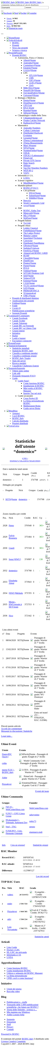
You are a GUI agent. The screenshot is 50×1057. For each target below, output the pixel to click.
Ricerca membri (19, 363)
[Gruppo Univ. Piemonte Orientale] (3, 832)
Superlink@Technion (32, 238)
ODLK (26, 153)
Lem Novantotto (12, 928)
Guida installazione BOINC (19, 970)
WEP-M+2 (28, 170)
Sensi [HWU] (15, 559)
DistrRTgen (28, 260)
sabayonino (34, 815)
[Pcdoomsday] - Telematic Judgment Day (17, 821)
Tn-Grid (27, 223)
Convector (27, 240)
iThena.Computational (33, 140)
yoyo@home (29, 205)
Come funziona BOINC (33, 383)
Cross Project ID (30, 398)
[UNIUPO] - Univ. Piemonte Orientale (14, 832)
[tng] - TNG (11, 827)
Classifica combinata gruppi (24, 356)
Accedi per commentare (11, 728)
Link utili (16, 373)
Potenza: (10, 23)
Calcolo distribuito (20, 421)
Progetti (15, 45)
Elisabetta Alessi (13, 581)
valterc (10, 894)
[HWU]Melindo (16, 593)
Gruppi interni (18, 331)
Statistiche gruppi (40, 845)
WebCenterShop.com (38, 808)
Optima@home (30, 270)
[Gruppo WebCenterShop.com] (3, 808)
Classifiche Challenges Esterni (25, 366)
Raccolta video (13, 991)
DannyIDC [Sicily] (7, 755)
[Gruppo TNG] (3, 827)
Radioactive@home (32, 123)
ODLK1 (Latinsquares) (33, 155)
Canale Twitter (18, 321)
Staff (9, 1024)
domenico (23, 499)
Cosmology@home (31, 65)
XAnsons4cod (29, 293)
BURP (26, 255)
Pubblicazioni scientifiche (23, 311)
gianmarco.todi (35, 832)
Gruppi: (9, 21)
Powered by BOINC (10, 1034)
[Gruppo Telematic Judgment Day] (3, 821)
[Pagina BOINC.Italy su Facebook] (7, 13)
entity (9, 903)
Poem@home (29, 265)
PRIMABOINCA (31, 290)
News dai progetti (20, 48)
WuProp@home (30, 218)
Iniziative (16, 333)
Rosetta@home (30, 110)
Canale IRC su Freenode (23, 326)
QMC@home (29, 296)
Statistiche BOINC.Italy (22, 351)
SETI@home (11, 499)
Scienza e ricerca (19, 50)
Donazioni (11, 1022)
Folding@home (19, 303)
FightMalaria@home (32, 230)
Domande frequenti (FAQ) (24, 376)
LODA (26, 178)
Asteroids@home (31, 63)
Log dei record (42, 876)
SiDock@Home (30, 113)
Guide (15, 378)
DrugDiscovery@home (33, 103)
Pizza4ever (7, 784)
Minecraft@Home (31, 213)
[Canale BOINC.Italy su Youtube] (15, 13)
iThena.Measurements (33, 143)
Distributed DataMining (33, 243)
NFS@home (28, 148)
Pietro (11, 525)
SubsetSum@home (37, 195)
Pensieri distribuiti (20, 423)
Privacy (10, 1027)
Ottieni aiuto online (20, 371)
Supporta (11, 1019)
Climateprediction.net (32, 118)
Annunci (16, 413)
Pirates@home (29, 263)
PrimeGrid (27, 158)
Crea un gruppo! (18, 845)
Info (4, 845)
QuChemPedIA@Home (34, 93)
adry (9, 919)
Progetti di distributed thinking (25, 298)
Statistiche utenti (42, 936)
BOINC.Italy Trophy (21, 358)
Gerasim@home (30, 138)
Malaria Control (30, 235)
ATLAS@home (36, 75)
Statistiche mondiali (20, 348)
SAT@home (28, 288)
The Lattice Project (31, 233)
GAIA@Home (30, 70)
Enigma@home (30, 280)
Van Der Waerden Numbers (35, 168)
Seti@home (28, 275)
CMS (31, 78)
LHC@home (34, 80)
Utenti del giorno (14, 989)
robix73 (32, 821)
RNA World (28, 108)
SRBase (26, 165)
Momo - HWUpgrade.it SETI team (15, 604)
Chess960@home (31, 258)
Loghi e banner (19, 338)
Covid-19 (16, 308)
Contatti (10, 1029)
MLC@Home (29, 215)
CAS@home (29, 283)
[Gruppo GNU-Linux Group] (3, 815)
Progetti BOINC (19, 55)
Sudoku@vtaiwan (31, 248)
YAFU (26, 173)
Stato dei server (19, 361)
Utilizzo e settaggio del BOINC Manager (25, 973)
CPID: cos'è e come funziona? (20, 978)
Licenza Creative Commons (13, 1041)
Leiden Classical (30, 228)
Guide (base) (23, 381)
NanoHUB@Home (32, 90)
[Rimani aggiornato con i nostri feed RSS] (32, 13)
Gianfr (11, 548)
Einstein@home (30, 68)
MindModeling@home (33, 183)
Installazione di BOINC (33, 386)
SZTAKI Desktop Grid (33, 273)
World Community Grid (33, 203)
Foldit (14, 306)
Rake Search (28, 163)
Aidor (4, 777)
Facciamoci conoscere (22, 341)
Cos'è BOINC (18, 416)
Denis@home (29, 100)
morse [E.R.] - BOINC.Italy (8, 771)
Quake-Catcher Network (34, 120)
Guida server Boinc (31, 408)
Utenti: (9, 18)
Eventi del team (42, 791)
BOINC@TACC (30, 188)
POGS (26, 268)
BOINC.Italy (18, 418)
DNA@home (35, 193)
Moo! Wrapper (29, 145)
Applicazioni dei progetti (23, 301)
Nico (11, 615)
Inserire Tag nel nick (32, 393)
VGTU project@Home (33, 285)
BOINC (15, 43)
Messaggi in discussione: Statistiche (16, 731)
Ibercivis (27, 200)
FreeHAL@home (31, 250)
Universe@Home (31, 95)
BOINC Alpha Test (31, 210)
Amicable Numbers (31, 128)
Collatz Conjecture (31, 130)
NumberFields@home (33, 150)
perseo (32, 827)
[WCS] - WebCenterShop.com (15, 808)
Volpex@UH (29, 278)
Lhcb (31, 85)
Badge (15, 336)
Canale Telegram (19, 323)
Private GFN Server (32, 160)
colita (4, 763)
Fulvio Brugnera (13, 536)
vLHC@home (35, 83)
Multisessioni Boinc (32, 406)
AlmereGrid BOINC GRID (35, 253)
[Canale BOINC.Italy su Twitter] (23, 13)
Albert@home (29, 60)
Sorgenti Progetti (19, 313)
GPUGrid (27, 105)
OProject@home (30, 245)
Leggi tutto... (6, 736)
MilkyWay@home (31, 88)
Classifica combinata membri (25, 353)
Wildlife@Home (36, 198)
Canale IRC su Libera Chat (24, 328)
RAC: (9, 26)
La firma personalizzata (17, 976)
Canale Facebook (20, 318)
